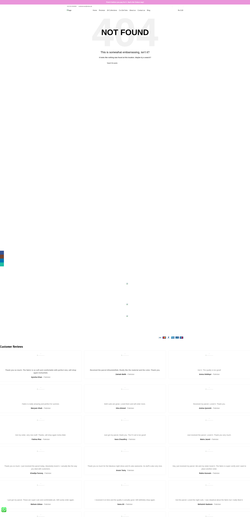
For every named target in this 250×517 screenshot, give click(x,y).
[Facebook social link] (174, 6)
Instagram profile (72, 289)
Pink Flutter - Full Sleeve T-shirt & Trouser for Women (143, 285)
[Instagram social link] (176, 6)
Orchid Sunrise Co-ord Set (143, 304)
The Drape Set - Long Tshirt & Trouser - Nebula (143, 317)
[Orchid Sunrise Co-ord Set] (129, 307)
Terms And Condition (104, 287)
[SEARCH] (141, 63)
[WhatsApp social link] (181, 6)
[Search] (172, 10)
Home (158, 284)
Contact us (160, 295)
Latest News (71, 304)
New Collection (72, 293)
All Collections (161, 287)
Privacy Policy (102, 291)
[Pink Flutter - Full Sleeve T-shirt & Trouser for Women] (129, 291)
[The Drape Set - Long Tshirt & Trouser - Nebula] (129, 323)
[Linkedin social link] (179, 6)
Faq (98, 284)
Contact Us (71, 300)
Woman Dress (72, 296)
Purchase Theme (73, 307)
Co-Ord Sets (160, 291)
